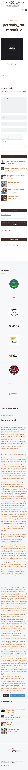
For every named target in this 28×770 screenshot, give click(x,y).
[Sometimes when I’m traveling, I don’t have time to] (14, 600)
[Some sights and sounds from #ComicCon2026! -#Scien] (14, 440)
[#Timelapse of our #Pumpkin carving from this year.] (14, 573)
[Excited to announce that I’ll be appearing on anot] (14, 680)
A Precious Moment (13, 196)
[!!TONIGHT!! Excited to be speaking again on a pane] (14, 466)
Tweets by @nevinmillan (7, 415)
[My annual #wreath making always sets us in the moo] (14, 546)
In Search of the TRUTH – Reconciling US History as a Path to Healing (16, 169)
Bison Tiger (12, 762)
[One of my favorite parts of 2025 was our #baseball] (14, 520)
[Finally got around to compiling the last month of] (14, 493)
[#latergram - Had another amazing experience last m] (14, 627)
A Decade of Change (13, 182)
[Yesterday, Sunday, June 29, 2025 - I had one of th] (14, 653)
